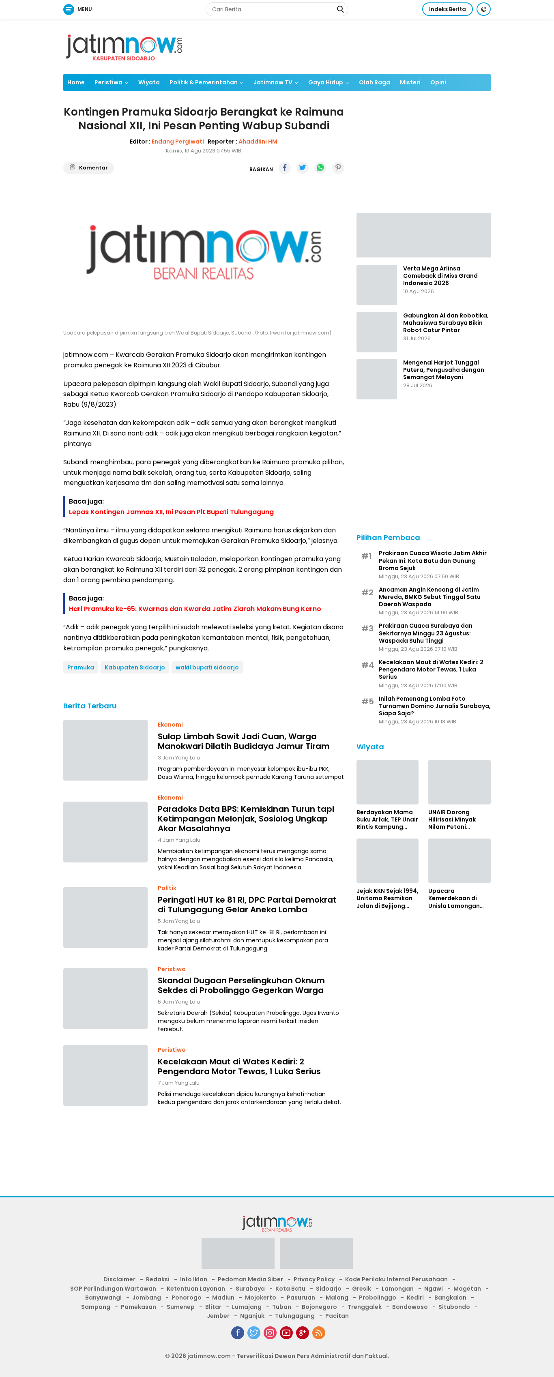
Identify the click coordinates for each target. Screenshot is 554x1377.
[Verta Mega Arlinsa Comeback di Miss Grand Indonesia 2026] (376, 285)
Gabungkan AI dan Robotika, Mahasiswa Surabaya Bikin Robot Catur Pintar (446, 323)
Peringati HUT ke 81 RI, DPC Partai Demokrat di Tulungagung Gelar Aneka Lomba (247, 904)
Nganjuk (252, 1316)
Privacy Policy (314, 1279)
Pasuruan (301, 1297)
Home (76, 82)
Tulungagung (295, 1316)
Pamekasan (138, 1307)
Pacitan (337, 1316)
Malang (337, 1297)
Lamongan (398, 1289)
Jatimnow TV (272, 82)
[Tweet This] (302, 168)
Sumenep (181, 1307)
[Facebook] (237, 1332)
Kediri (415, 1297)
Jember (218, 1316)
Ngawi (433, 1289)
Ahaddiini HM (257, 141)
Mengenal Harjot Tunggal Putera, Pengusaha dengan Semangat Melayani (443, 370)
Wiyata (149, 82)
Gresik (361, 1289)
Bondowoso (410, 1307)
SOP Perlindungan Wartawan (113, 1289)
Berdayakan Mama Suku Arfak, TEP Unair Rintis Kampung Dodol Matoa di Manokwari (387, 820)
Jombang (146, 1297)
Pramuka (80, 667)
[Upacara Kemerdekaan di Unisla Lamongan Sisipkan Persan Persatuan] (459, 861)
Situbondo (454, 1307)
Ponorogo (187, 1297)
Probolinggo (377, 1297)
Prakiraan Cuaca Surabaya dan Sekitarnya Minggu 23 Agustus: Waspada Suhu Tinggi (425, 633)
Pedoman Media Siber (250, 1279)
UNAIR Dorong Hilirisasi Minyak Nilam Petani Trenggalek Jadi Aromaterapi (452, 820)
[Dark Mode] (484, 9)
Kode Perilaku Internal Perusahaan (396, 1279)
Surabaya (250, 1289)
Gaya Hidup (325, 82)
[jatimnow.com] (124, 46)
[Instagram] (270, 1332)
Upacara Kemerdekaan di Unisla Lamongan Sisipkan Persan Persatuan (454, 898)
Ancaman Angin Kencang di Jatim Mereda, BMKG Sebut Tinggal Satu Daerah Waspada (430, 597)
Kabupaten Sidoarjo (135, 667)
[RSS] (318, 1332)
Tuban (281, 1307)
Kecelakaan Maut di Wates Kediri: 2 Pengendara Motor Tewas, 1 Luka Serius (239, 1066)
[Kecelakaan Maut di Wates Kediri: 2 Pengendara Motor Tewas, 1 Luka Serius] (105, 1075)
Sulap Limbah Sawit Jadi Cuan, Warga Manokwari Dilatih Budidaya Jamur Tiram (244, 741)
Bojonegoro (319, 1307)
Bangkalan (450, 1297)
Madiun (223, 1297)
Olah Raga (374, 82)
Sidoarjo (328, 1289)
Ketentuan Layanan (196, 1289)
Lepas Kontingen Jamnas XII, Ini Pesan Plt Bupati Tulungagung (171, 511)
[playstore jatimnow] (238, 1256)
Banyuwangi (103, 1297)
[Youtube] (286, 1332)
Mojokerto (260, 1297)
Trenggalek (365, 1307)
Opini (438, 82)
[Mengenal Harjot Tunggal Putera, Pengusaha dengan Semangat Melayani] (376, 379)
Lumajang (247, 1307)
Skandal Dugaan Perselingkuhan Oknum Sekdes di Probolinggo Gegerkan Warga (241, 985)
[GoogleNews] (302, 1332)
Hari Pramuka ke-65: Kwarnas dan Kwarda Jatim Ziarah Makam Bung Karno (195, 608)
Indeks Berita (447, 9)
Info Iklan (193, 1279)
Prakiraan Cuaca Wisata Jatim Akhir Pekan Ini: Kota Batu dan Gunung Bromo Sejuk (433, 560)
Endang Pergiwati (178, 141)
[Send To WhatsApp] (320, 168)
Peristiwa (108, 82)
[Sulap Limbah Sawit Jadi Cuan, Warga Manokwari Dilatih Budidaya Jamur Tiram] (105, 750)
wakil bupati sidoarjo (207, 667)
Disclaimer (119, 1279)
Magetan (467, 1289)
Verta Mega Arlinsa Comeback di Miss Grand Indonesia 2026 (440, 276)
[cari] (340, 10)
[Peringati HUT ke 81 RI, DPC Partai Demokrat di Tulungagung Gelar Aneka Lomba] (105, 917)
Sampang (95, 1307)
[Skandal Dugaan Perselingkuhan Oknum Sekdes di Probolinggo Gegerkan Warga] (105, 998)
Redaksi (158, 1279)
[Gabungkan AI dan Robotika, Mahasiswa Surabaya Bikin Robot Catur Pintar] (376, 332)
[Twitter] (253, 1332)
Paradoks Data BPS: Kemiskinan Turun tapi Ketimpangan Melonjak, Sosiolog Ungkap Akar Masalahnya (246, 818)
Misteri (410, 82)
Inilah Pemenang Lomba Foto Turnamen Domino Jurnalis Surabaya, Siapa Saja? (435, 706)
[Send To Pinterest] (338, 168)
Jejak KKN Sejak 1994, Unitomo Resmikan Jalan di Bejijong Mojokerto (387, 898)
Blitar (213, 1307)
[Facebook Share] (285, 168)
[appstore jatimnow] (316, 1256)
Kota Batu (290, 1289)
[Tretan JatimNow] (423, 234)
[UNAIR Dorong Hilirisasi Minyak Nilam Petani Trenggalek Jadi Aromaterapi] (459, 782)
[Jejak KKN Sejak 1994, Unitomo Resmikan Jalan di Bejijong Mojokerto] (387, 861)
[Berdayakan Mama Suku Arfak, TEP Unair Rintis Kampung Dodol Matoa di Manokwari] (387, 782)
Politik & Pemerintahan (204, 82)
